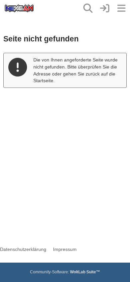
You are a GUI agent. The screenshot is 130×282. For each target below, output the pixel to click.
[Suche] (88, 8)
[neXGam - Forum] (19, 8)
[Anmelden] (104, 8)
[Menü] (121, 8)
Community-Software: (65, 272)
